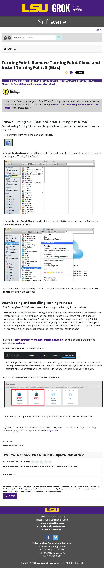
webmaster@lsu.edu (52, 523)
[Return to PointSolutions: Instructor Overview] (28, 84)
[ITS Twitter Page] (55, 537)
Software (52, 21)
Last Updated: (6, 445)
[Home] (5, 37)
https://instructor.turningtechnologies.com (36, 339)
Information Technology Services (52, 543)
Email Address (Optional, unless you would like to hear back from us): (40, 466)
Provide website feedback (52, 526)
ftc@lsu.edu (52, 430)
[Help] (9, 37)
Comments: (9, 474)
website (20, 342)
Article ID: (5, 442)
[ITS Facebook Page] (48, 537)
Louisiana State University (51, 563)
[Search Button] (59, 37)
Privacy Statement (52, 529)
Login (98, 29)
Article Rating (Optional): (16, 461)
